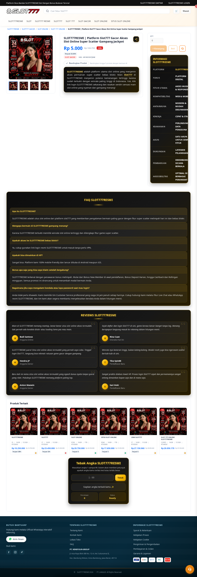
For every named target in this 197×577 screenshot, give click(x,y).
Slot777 (128, 74)
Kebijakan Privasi (141, 535)
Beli (173, 48)
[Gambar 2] (23, 86)
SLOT (29, 21)
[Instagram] (15, 552)
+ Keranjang (158, 48)
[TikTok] (21, 552)
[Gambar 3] (34, 86)
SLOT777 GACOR (28, 29)
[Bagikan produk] (136, 39)
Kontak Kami (75, 535)
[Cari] (47, 11)
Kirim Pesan (18, 539)
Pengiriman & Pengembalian (146, 544)
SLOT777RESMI (15, 21)
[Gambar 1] (13, 86)
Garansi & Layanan (142, 553)
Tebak (120, 478)
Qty (151, 36)
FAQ (72, 544)
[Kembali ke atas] (190, 562)
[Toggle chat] (189, 569)
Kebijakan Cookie (141, 539)
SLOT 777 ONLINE (58, 29)
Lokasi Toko (75, 539)
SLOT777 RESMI (42, 21)
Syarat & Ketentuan (142, 530)
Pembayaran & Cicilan (143, 549)
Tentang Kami (76, 530)
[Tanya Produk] (182, 48)
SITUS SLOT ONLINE (120, 21)
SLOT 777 (70, 21)
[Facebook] (8, 552)
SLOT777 (58, 21)
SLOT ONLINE (100, 21)
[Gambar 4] (44, 86)
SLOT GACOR (84, 21)
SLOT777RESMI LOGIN (179, 3)
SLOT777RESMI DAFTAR (151, 3)
